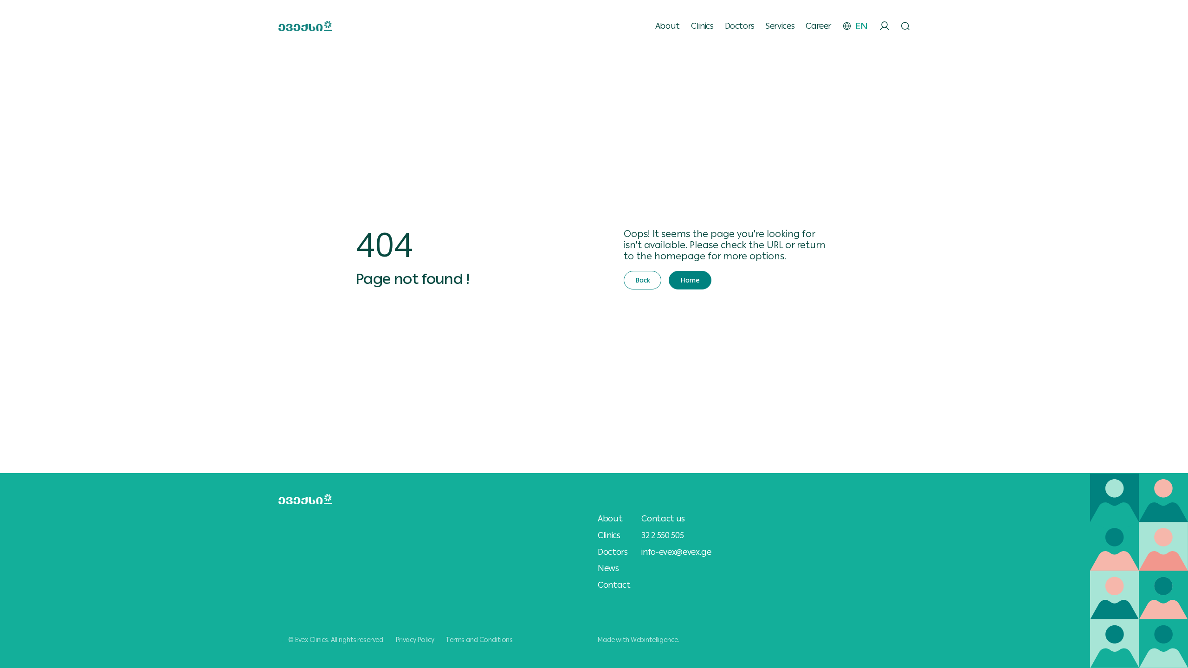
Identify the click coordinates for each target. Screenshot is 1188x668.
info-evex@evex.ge (676, 551)
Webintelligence (654, 640)
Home (689, 280)
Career (818, 26)
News (608, 568)
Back (642, 280)
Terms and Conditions (479, 640)
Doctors (740, 26)
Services (780, 26)
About (667, 26)
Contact (614, 585)
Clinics (702, 26)
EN (861, 26)
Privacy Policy (415, 640)
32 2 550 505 (662, 535)
